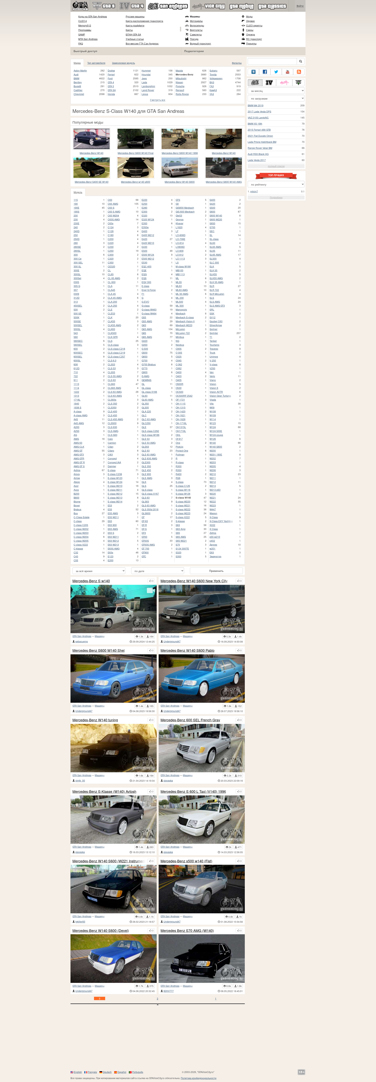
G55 (144, 317)
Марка (77, 62)
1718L (77, 399)
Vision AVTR (216, 391)
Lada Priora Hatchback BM (262, 141)
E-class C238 (115, 474)
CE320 (111, 266)
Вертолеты (196, 30)
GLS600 (146, 513)
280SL (77, 250)
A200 (76, 427)
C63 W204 (113, 215)
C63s (110, 223)
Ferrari (111, 74)
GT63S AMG (148, 544)
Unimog (214, 356)
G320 (144, 340)
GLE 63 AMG (148, 454)
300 (76, 254)
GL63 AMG (147, 399)
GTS (178, 199)
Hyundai (146, 74)
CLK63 (111, 329)
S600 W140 (216, 215)
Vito (212, 403)
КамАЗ (213, 90)
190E (76, 207)
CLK (110, 317)
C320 (111, 258)
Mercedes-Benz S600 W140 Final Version (136, 153)
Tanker (213, 340)
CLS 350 (112, 403)
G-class (146, 305)
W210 (213, 474)
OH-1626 (180, 419)
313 (76, 301)
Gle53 (179, 215)
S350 (178, 556)
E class (145, 286)
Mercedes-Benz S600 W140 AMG (224, 181)
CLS (110, 340)
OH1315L (181, 427)
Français (92, 1072)
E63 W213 (113, 544)
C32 (76, 552)
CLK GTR (113, 337)
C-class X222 (81, 544)
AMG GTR (79, 458)
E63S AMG (113, 548)
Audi (76, 74)
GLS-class (147, 489)
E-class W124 (115, 482)
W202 (213, 458)
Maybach (180, 313)
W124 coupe (216, 434)
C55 (76, 560)
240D (77, 231)
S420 (212, 203)
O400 (179, 372)
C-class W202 (81, 529)
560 (76, 337)
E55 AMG (113, 513)
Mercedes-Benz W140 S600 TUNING (180, 182)
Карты (129, 30)
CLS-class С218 (116, 348)
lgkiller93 (80, 921)
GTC (144, 556)
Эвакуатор (215, 556)
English (78, 1072)
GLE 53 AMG (148, 442)
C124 (111, 227)
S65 (178, 532)
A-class (77, 411)
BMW (76, 78)
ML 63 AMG (182, 293)
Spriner (213, 329)
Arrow (77, 478)
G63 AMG (147, 329)
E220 (144, 199)
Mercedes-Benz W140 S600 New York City (194, 581)
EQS (144, 278)
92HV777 (169, 990)
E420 (144, 239)
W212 (213, 482)
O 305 (179, 352)
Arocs (77, 474)
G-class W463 (149, 309)
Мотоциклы (196, 21)
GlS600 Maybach (185, 207)
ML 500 (180, 305)
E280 (144, 207)
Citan (110, 446)
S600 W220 (216, 219)
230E (76, 223)
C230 (111, 246)
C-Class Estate (81, 517)
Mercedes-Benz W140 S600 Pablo (187, 650)
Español (122, 1072)
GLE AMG (147, 478)
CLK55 (111, 321)
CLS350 (112, 407)
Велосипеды (197, 25)
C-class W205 (81, 540)
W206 (213, 470)
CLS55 (111, 372)
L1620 (179, 227)
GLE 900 (146, 474)
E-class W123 (115, 478)
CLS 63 (112, 380)
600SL (77, 360)
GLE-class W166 (150, 434)
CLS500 (112, 423)
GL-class (146, 387)
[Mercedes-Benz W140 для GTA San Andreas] (91, 139)
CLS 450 (112, 415)
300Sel (77, 278)
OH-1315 (180, 407)
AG (75, 434)
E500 (144, 250)
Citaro (111, 450)
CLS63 (111, 384)
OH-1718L (181, 423)
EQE (144, 270)
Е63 (212, 552)
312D (77, 297)
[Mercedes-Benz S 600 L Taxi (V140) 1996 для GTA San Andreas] (202, 819)
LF (177, 231)
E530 (144, 262)
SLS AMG (215, 301)
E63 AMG (113, 529)
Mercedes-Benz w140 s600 (135, 181)
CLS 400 (112, 411)
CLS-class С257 (116, 356)
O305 (179, 348)
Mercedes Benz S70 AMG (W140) (187, 931)
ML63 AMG (182, 290)
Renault (180, 90)
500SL (77, 329)
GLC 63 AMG (149, 419)
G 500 (145, 348)
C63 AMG (113, 203)
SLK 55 (213, 270)
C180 (111, 235)
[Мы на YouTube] (287, 72)
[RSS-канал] (299, 72)
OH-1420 (180, 411)
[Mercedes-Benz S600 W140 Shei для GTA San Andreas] (113, 678)
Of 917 (179, 438)
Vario (212, 376)
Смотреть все (157, 99)
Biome (77, 501)
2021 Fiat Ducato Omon (260, 135)
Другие (213, 544)
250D (77, 239)
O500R (179, 384)
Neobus (180, 344)
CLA (110, 286)
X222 (212, 525)
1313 (76, 395)
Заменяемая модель (123, 62)
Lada (144, 82)
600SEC (78, 352)
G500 (144, 352)
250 (76, 235)
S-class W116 (183, 489)
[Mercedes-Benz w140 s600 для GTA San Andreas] (136, 168)
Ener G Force (149, 290)
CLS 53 (112, 368)
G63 (144, 325)
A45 (76, 419)
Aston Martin (80, 70)
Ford (110, 78)
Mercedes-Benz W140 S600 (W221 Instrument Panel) (109, 861)
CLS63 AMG (114, 387)
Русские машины (135, 16)
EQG (144, 274)
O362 (179, 368)
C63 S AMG (114, 211)
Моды (249, 16)
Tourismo (214, 344)
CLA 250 (112, 305)
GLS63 (145, 501)
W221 (213, 497)
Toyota (213, 74)
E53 (110, 505)
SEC (212, 231)
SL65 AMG (215, 254)
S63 (178, 525)
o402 (212, 540)
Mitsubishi (181, 78)
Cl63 (110, 454)
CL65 (111, 274)
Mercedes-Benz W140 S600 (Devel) (100, 931)
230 (76, 219)
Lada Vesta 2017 (257, 160)
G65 (144, 333)
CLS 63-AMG (115, 395)
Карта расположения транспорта (144, 21)
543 (76, 333)
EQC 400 (146, 266)
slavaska (168, 780)
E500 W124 (148, 254)
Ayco (76, 489)
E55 (110, 509)
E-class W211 (115, 489)
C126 (111, 231)
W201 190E (216, 454)
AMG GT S (79, 466)
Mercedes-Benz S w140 (91, 581)
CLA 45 (112, 293)
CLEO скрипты (254, 25)
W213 (213, 485)
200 (76, 215)
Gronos (179, 219)
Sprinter (214, 333)
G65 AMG (147, 337)
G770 (144, 368)
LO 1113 (180, 258)
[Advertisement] (188, 1038)
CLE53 (111, 313)
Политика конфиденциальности (198, 1078)
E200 (110, 560)
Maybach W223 (184, 325)
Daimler (112, 466)
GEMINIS (146, 380)
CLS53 (111, 364)
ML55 (179, 282)
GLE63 (145, 446)
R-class (180, 462)
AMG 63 (78, 442)
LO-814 (180, 242)
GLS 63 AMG (148, 505)
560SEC (78, 340)
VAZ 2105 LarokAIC (258, 117)
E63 (110, 521)
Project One (182, 450)
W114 (213, 419)
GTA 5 (111, 86)
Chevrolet (79, 94)
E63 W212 (113, 540)
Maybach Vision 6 (185, 321)
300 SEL (78, 262)
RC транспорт (254, 39)
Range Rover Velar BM (260, 147)
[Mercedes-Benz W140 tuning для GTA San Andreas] (113, 748)
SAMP (81, 34)
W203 (213, 462)
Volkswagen (216, 78)
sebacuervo (81, 641)
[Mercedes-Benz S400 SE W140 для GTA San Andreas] (91, 168)
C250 (111, 250)
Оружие (250, 21)
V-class (213, 364)
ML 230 (180, 297)
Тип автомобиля (96, 62)
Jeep (144, 78)
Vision (213, 384)
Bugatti (77, 86)
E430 (144, 246)
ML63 (179, 286)
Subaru (213, 70)
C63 (110, 199)
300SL (77, 274)
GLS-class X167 (150, 493)
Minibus (180, 337)
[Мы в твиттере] (276, 72)
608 (76, 364)
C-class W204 (81, 536)
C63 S (111, 207)
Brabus (77, 509)
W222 (213, 501)
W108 (213, 411)
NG (177, 340)
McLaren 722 (183, 333)
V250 (212, 368)
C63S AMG (114, 219)
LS (177, 262)
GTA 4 (111, 82)
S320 (178, 552)
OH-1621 (180, 415)
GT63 (144, 536)
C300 (111, 254)
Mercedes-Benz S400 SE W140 (91, 181)
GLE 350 (146, 466)
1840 (76, 403)
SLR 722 (214, 290)
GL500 (145, 407)
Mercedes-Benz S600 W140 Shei (98, 650)
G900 (144, 372)
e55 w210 (215, 536)
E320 (144, 215)
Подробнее (276, 197)
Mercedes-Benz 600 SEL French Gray (190, 720)
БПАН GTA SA (133, 34)
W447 (213, 509)
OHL (178, 434)
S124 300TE (182, 548)
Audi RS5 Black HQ (258, 154)
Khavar (179, 223)
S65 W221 (181, 540)
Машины (195, 16)
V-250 (213, 360)
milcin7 (254, 191)
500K (76, 317)
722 (76, 376)
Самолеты (196, 34)
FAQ (80, 43)
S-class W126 (183, 493)
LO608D (180, 246)
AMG (76, 438)
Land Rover (148, 90)
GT (143, 517)
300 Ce (77, 258)
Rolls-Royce (182, 94)
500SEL (78, 325)
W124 (213, 427)
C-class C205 (81, 525)
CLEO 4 (82, 21)
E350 (144, 223)
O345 (179, 360)
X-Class (214, 517)
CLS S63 (112, 434)
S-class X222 (183, 517)
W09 (212, 407)
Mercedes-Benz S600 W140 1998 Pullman (180, 153)
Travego (214, 348)
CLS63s (112, 399)
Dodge (111, 70)
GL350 (145, 403)
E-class (112, 470)
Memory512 (84, 25)
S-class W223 (183, 513)
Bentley (78, 82)
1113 (76, 384)
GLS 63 (146, 497)
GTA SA (112, 90)
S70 (178, 544)
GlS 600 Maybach (185, 211)
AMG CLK (79, 446)
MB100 (179, 270)
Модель (78, 192)
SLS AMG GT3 (217, 305)
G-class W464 (149, 313)
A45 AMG (79, 423)
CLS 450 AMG (115, 419)
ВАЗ (212, 82)
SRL (212, 309)
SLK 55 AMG (216, 282)
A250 (76, 431)
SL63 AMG (215, 246)
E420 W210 (148, 242)
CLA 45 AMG (115, 297)
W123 (213, 423)
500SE (77, 321)
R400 (179, 474)
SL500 (213, 258)
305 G (77, 286)
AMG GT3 (79, 454)
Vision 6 (214, 387)
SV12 (212, 317)
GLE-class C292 (150, 431)
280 (76, 242)
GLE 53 (146, 438)
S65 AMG (181, 536)
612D (77, 368)
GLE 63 (146, 450)
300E (76, 270)
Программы (84, 30)
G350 (144, 344)
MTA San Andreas (88, 39)
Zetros (213, 532)
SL (211, 235)
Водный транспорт (200, 43)
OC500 (179, 391)
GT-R (144, 525)
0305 (76, 282)
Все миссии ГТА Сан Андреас (142, 43)
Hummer (146, 70)
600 (76, 348)
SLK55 (213, 274)
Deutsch (107, 1072)
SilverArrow (216, 325)
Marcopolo (181, 309)
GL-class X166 (149, 391)
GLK (144, 482)
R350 (179, 470)
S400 (212, 199)
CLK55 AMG (114, 325)
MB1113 (180, 274)
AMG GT (78, 450)
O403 (179, 376)
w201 (212, 548)
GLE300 (146, 462)
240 (76, 227)
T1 (211, 337)
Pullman (180, 454)
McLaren (180, 329)
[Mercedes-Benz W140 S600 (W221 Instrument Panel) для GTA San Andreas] (113, 889)
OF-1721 (180, 399)
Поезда (194, 39)
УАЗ (212, 94)
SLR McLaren (217, 293)
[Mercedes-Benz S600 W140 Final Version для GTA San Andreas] (136, 139)
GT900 (145, 552)
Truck (212, 352)
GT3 (144, 532)
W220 (213, 493)
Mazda (179, 70)
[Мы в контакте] (253, 72)
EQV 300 (146, 282)
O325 (179, 356)
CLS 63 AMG (115, 391)
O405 (179, 380)
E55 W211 (113, 517)
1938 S (77, 407)
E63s (110, 552)
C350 (111, 262)
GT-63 (145, 521)
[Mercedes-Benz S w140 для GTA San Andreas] (113, 609)
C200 (111, 239)
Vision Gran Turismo (220, 395)
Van (212, 372)
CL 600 (112, 282)
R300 (179, 466)
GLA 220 (146, 411)
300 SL (77, 266)
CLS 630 (112, 427)
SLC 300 (214, 262)
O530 (179, 387)
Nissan (179, 82)
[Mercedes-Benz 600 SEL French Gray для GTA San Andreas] (202, 748)
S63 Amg (180, 529)
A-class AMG (80, 415)
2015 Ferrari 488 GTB (259, 129)
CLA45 (111, 290)
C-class (78, 521)
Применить (216, 571)
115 (76, 199)
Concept (112, 458)
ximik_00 (80, 780)
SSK (212, 313)
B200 (76, 493)
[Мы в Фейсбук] (264, 72)
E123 (110, 556)
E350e (145, 227)
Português (137, 1072)
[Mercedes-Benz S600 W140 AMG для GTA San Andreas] (224, 168)
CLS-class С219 (116, 352)
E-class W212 (115, 493)
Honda (111, 94)
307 (76, 290)
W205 (213, 466)
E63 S (111, 532)
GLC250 (146, 423)
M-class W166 (183, 266)
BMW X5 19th (255, 123)
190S (76, 211)
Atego (77, 482)
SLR (212, 286)
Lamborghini (148, 86)
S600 (212, 211)
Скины (249, 30)
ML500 (179, 301)
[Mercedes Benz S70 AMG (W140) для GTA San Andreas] (202, 958)
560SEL (78, 344)
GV (177, 203)
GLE (144, 427)
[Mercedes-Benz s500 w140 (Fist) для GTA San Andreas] (202, 889)
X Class (214, 529)
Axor (76, 485)
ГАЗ (212, 86)
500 (76, 309)
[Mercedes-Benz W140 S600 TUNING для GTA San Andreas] (180, 168)
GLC (144, 415)
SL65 (212, 250)
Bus (76, 513)
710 (76, 372)
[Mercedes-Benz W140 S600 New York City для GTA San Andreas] (202, 609)
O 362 (179, 364)
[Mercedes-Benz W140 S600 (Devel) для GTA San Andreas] (113, 958)
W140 (213, 442)
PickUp (179, 446)
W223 (213, 505)
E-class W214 (115, 501)
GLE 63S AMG (149, 458)
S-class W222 (183, 509)
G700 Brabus (149, 364)
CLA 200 (112, 301)
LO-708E (180, 239)
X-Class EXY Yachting (221, 521)
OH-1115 (180, 403)
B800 (76, 497)
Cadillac (78, 90)
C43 (76, 556)
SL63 (212, 242)
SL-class (214, 239)
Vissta (213, 399)
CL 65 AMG (114, 278)
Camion (112, 442)
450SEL (78, 305)
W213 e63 (215, 489)
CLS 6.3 (112, 360)
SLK (212, 266)
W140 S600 (216, 446)
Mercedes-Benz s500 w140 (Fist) (186, 861)
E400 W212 (148, 235)
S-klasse (180, 521)
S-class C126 (183, 485)
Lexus (145, 94)
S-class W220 (183, 501)
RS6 (178, 478)
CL (109, 270)
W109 (213, 415)
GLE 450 (146, 470)
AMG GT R (79, 462)
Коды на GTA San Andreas (92, 16)
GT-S (144, 529)
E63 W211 (113, 536)
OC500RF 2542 (184, 395)
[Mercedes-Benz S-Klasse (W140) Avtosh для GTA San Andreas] (113, 819)
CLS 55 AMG (115, 376)
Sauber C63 (216, 321)
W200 (213, 450)
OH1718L (181, 431)
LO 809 (179, 250)
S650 (212, 223)
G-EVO (145, 301)
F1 (143, 293)
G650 (144, 356)
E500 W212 (148, 258)
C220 (111, 242)
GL (143, 384)
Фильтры (237, 62)
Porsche (180, 86)
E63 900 (112, 525)
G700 (144, 360)
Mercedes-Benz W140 (91, 153)
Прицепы (251, 43)
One (178, 442)
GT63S (145, 540)
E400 (144, 231)
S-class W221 (183, 505)
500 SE (77, 313)
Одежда (250, 34)
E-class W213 (115, 497)
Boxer (77, 505)
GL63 (144, 395)
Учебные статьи (135, 39)
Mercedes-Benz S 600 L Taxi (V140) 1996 (193, 791)
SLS (212, 297)
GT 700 (145, 548)
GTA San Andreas (81, 636)
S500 (212, 207)
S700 (212, 227)
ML (177, 278)
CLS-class (113, 344)
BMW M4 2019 (255, 105)
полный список (276, 166)
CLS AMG (113, 431)
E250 (144, 203)
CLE (110, 309)
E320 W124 (148, 219)
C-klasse (78, 548)
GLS (144, 485)
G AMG (145, 376)
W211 (213, 478)
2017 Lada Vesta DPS (259, 111)
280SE (77, 246)
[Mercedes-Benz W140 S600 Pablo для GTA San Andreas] (202, 678)
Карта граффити (135, 25)
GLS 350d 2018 (150, 509)
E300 (144, 211)
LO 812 (179, 254)
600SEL (78, 356)
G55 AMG (147, 321)
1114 (76, 387)
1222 (76, 391)
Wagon (213, 513)
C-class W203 (81, 532)
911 (76, 380)
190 (76, 203)
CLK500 (112, 333)
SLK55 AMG (216, 278)
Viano (213, 380)
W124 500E (216, 431)
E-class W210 (115, 485)
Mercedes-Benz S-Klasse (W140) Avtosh (104, 791)
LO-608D (180, 235)
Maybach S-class (185, 317)
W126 (213, 438)
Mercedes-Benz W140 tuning (95, 720)
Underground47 (172, 641)
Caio (110, 438)
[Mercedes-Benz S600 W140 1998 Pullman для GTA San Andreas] (180, 139)
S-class (179, 482)
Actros (77, 470)
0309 (76, 293)
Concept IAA (114, 462)
